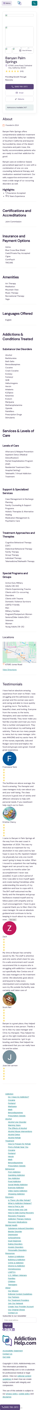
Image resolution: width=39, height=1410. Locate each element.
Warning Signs (14, 1125)
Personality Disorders (17, 1250)
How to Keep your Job (17, 1210)
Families (11, 1278)
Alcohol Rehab (14, 1138)
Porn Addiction (14, 1172)
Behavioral (10, 1169)
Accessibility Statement (13, 1351)
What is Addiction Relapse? (20, 1203)
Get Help (6, 1357)
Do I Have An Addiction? (18, 1097)
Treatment (9, 1141)
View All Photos (27, 50)
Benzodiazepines (15, 1113)
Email (21, 93)
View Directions (10, 670)
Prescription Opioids (16, 1116)
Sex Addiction (14, 1178)
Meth (10, 1110)
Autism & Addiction (16, 1256)
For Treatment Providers (18, 1300)
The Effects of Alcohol (17, 1128)
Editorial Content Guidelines (20, 1294)
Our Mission (13, 1291)
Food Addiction (14, 1181)
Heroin (11, 1156)
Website (21, 99)
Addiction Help (19, 3)
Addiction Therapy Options (19, 1219)
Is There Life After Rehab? (19, 1200)
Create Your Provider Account (21, 1307)
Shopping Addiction (16, 1194)
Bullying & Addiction (16, 1260)
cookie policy (24, 1394)
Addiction (9, 1094)
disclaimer (7, 1397)
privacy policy (12, 1394)
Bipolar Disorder (15, 1231)
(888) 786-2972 (34, 3)
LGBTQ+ (12, 1272)
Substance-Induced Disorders (21, 1228)
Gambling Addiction (16, 1175)
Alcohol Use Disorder (17, 1122)
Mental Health (11, 1225)
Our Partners (13, 1297)
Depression (13, 1235)
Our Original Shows (16, 1310)
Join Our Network (15, 1303)
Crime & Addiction (16, 1263)
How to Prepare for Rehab (19, 1144)
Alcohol (8, 1119)
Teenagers (12, 1285)
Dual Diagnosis (14, 1241)
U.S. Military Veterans (17, 1275)
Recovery (9, 1197)
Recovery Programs (16, 1216)
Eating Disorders (15, 1244)
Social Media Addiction (18, 1185)
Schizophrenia (14, 1238)
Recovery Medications (17, 1222)
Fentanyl (11, 1103)
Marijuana (12, 1106)
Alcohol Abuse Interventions (20, 1131)
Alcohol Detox (14, 1135)
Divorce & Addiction (16, 1266)
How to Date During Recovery (21, 1213)
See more (13, 920)
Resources (10, 1253)
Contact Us (13, 1313)
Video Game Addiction (17, 1191)
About (7, 1288)
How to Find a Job (16, 1206)
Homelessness (14, 1269)
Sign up (7, 1325)
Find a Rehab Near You (18, 1147)
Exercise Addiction (16, 1188)
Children (11, 1281)
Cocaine (11, 1100)
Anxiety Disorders (15, 1247)
